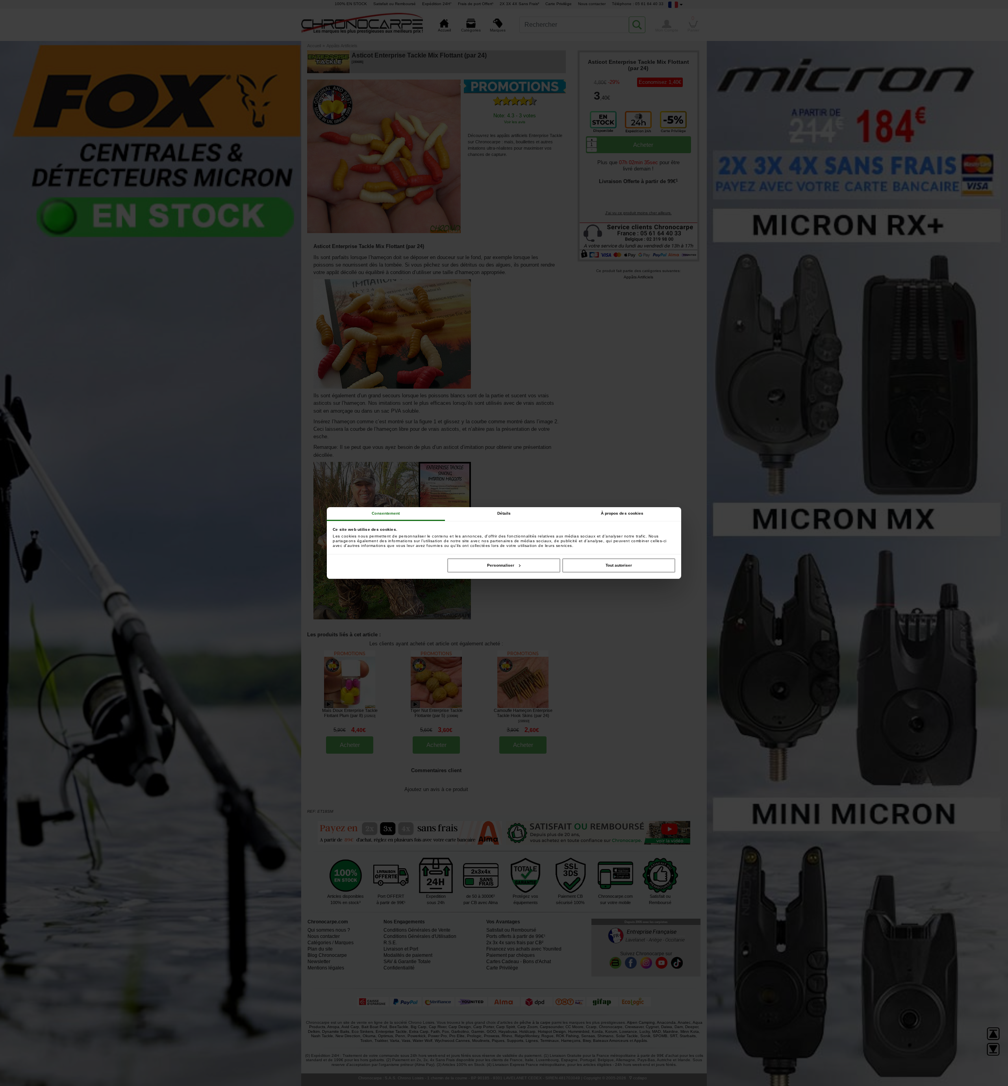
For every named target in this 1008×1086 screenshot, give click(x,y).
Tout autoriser (619, 565)
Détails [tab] (504, 513)
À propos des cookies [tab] (622, 513)
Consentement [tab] (386, 513)
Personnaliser (500, 565)
